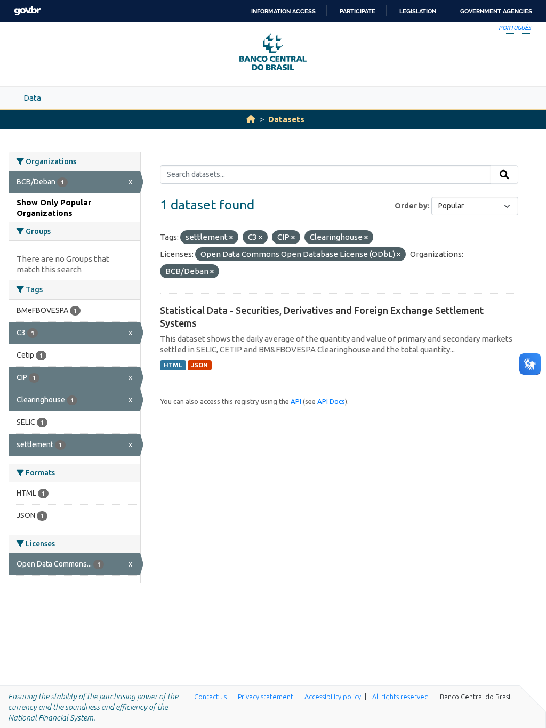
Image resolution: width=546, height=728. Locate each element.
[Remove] (231, 237)
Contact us (210, 696)
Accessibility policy (332, 696)
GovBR (27, 11)
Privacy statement (265, 696)
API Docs (331, 401)
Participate (357, 11)
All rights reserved (400, 696)
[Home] (250, 119)
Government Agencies (496, 11)
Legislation (417, 11)
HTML (173, 365)
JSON (199, 365)
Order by (411, 205)
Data (32, 97)
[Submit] (504, 174)
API (296, 401)
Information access (283, 11)
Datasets (286, 119)
